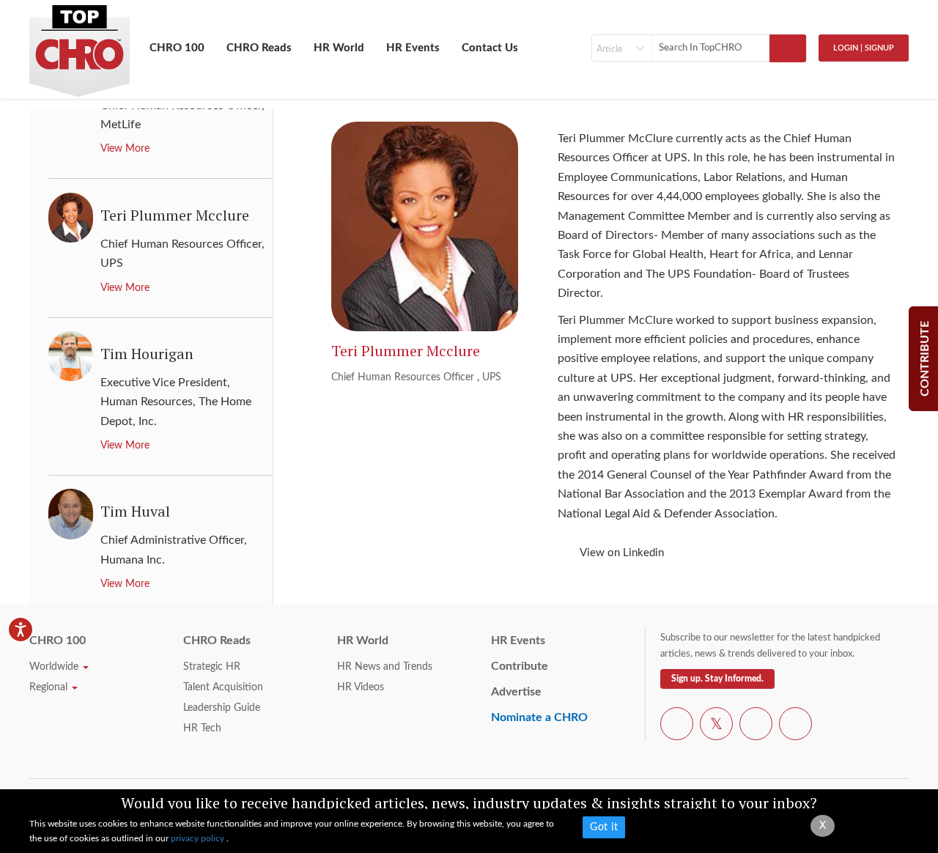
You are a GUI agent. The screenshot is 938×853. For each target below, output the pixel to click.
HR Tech (202, 728)
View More (124, 149)
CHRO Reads (259, 48)
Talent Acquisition (223, 687)
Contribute (519, 666)
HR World (339, 48)
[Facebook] (677, 726)
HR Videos (360, 687)
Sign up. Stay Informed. (717, 678)
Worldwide (55, 667)
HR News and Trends (384, 667)
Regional (49, 687)
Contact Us (490, 48)
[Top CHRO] (79, 45)
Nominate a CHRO (539, 717)
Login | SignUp (863, 48)
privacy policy (198, 838)
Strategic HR (211, 667)
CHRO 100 (176, 48)
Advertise (516, 692)
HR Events (413, 48)
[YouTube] (756, 726)
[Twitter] (716, 726)
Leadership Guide (221, 708)
